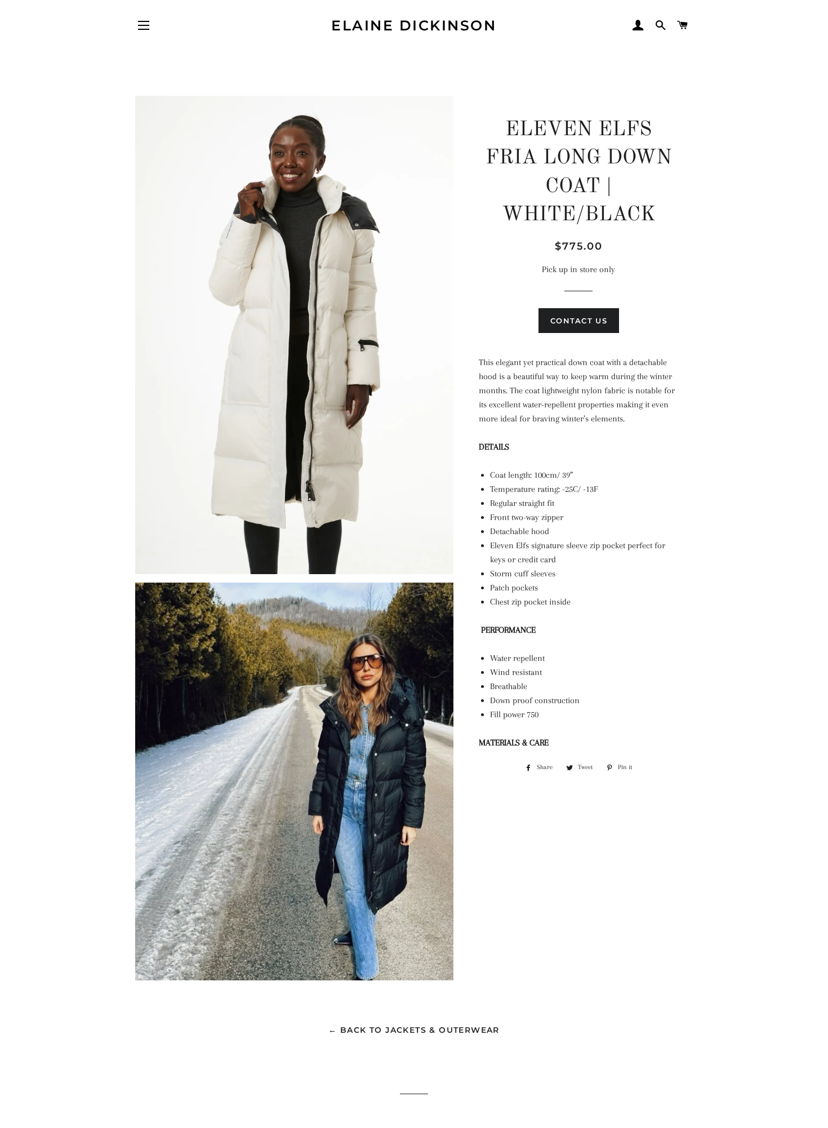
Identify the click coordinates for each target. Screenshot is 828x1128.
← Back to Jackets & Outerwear (414, 1030)
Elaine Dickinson (413, 25)
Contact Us (578, 320)
